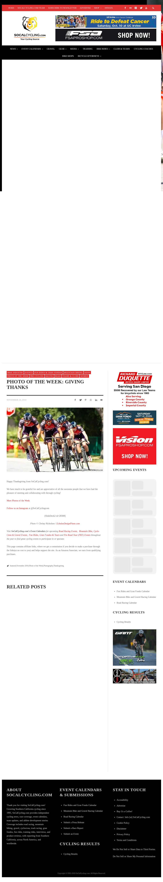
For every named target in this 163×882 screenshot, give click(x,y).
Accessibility (122, 800)
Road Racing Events (68, 531)
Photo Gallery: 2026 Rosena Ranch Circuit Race (21, 630)
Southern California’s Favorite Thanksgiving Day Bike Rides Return (21, 670)
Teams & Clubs (71, 376)
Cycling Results (124, 622)
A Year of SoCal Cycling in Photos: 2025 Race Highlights (88, 630)
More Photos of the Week (18, 500)
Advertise (121, 806)
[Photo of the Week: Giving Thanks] (55, 440)
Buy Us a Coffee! (124, 811)
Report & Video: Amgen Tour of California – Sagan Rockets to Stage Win (61, 292)
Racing (49, 376)
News (87, 372)
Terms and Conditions (126, 840)
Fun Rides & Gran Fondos (48, 372)
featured (13, 566)
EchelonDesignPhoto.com (68, 523)
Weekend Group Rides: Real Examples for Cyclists (45, 178)
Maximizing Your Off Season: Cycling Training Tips (53, 671)
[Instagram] (135, 8)
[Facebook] (125, 8)
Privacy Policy (123, 834)
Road (58, 376)
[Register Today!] (134, 417)
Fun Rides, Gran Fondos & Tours (44, 535)
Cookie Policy (123, 823)
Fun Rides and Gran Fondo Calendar (133, 591)
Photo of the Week (17, 376)
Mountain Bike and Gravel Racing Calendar (136, 597)
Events (29, 372)
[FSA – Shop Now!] (105, 35)
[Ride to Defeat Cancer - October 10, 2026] (105, 21)
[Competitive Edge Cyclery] (134, 647)
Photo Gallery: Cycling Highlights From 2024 (86, 671)
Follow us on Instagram (17, 508)
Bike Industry (15, 372)
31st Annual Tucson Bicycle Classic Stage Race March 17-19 (52, 140)
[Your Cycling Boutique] (134, 676)
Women (84, 376)
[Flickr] (130, 8)
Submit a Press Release (74, 822)
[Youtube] (146, 8)
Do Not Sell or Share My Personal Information (134, 856)
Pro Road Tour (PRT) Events (77, 535)
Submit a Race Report (73, 828)
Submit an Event (71, 834)
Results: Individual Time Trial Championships (41, 103)
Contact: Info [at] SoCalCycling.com (133, 817)
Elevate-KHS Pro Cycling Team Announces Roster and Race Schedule (59, 330)
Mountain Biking (73, 372)
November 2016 (22, 566)
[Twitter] (140, 8)
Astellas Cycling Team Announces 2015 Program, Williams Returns (58, 216)
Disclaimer (121, 828)
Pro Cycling (37, 376)
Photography (48, 566)
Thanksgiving (58, 566)
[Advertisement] (137, 706)
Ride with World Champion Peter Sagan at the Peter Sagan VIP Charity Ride (64, 65)
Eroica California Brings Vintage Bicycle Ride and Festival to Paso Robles (64, 254)
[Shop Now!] (134, 446)
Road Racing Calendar (127, 603)
